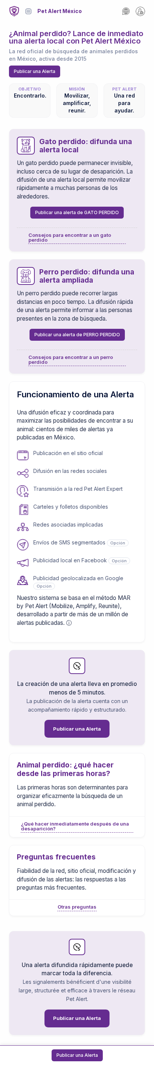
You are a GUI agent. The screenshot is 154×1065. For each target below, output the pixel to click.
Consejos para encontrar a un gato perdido (69, 237)
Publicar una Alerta (34, 71)
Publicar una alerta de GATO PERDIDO (77, 212)
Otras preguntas (77, 907)
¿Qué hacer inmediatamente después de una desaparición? (75, 826)
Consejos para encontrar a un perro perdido (70, 360)
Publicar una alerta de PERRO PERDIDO (77, 334)
